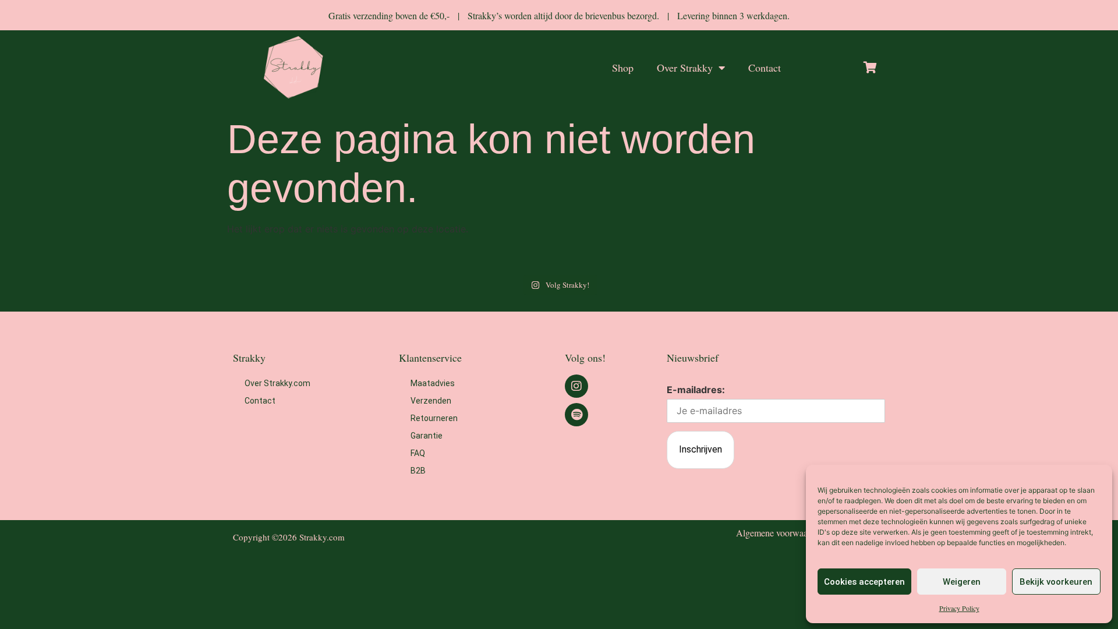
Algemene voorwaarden (780, 532)
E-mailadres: (696, 389)
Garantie (427, 435)
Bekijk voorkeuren (1056, 582)
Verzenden (431, 400)
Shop (623, 68)
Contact (764, 68)
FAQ (418, 453)
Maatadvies (433, 383)
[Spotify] (576, 414)
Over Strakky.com (277, 383)
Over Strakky (685, 68)
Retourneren (434, 418)
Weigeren (962, 582)
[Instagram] (576, 386)
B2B (418, 470)
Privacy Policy (959, 608)
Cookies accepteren (864, 582)
